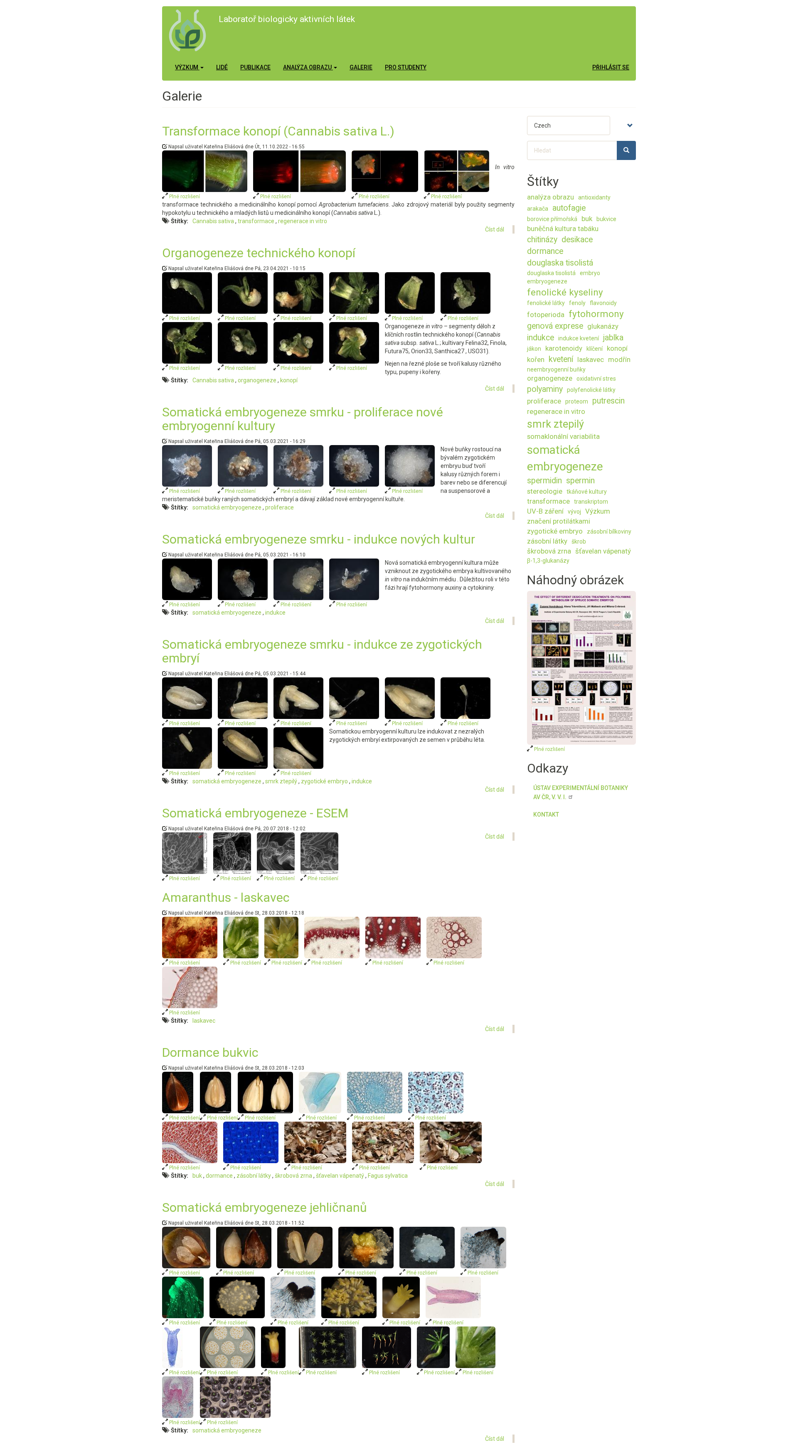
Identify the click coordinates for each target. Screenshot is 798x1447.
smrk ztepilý (281, 781)
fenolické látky (546, 303)
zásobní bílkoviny (609, 531)
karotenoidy (563, 348)
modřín (619, 359)
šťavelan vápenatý (340, 1175)
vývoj (574, 511)
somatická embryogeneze (226, 507)
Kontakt (546, 814)
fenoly (577, 303)
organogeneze (257, 380)
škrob (578, 541)
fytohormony (596, 313)
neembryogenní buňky (556, 369)
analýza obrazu (550, 197)
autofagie (569, 208)
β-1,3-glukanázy (548, 560)
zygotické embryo (324, 781)
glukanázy (602, 326)
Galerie (361, 67)
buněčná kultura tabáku (562, 228)
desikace (577, 239)
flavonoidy (603, 303)
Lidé (222, 67)
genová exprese (555, 326)
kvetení (561, 359)
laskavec (203, 1020)
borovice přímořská (552, 219)
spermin (580, 480)
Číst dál (494, 229)
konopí (289, 380)
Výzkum (187, 67)
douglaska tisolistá (560, 263)
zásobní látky (253, 1175)
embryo (590, 273)
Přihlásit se (610, 67)
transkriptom (591, 501)
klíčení (594, 348)
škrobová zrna (293, 1175)
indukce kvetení (578, 338)
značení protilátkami (558, 521)
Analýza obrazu (308, 67)
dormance (219, 1175)
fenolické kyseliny (565, 292)
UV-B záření (545, 511)
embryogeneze (547, 281)
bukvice (606, 219)
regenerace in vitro (302, 221)
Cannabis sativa (213, 221)
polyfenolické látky (591, 389)
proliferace (279, 507)
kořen (535, 359)
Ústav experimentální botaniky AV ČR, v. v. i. (580, 792)
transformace (256, 221)
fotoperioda (545, 314)
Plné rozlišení (184, 196)
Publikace (255, 67)
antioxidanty (594, 197)
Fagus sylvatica (388, 1175)
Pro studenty (405, 67)
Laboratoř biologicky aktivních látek (287, 19)
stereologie (544, 491)
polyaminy (545, 389)
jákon (534, 348)
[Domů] (190, 31)
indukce (275, 612)
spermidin (544, 480)
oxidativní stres (596, 378)
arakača (537, 208)
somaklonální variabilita (563, 436)
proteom (576, 401)
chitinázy (542, 239)
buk (197, 1175)
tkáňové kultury (586, 491)
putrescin (608, 401)
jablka (613, 337)
